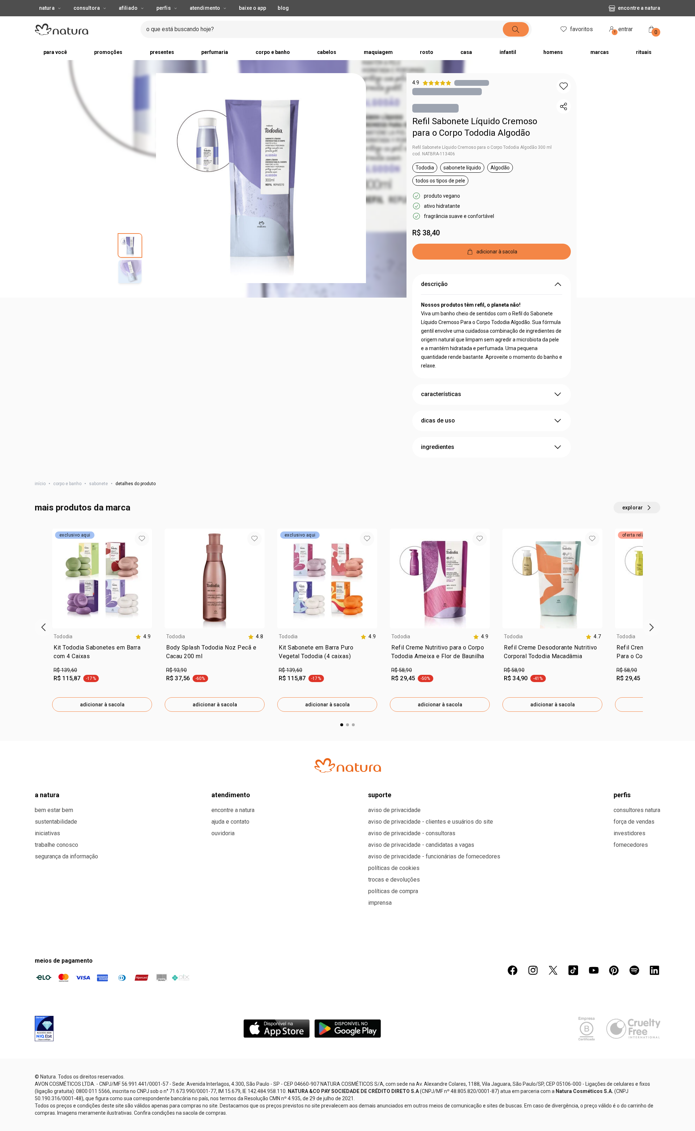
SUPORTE (379, 1063)
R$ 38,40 (426, 247)
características (441, 408)
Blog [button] (283, 22)
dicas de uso (438, 435)
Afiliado (128, 22)
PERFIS (622, 1063)
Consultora (86, 22)
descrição (434, 298)
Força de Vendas (634, 1090)
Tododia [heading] (63, 651)
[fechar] (685, 7)
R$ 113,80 (290, 939)
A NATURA (47, 1063)
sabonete (98, 498)
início (40, 498)
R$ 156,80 (65, 939)
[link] (102, 668)
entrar (623, 44)
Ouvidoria (223, 1101)
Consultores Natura (637, 1078)
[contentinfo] (143, 651)
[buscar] (516, 44)
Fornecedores (631, 1113)
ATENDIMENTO (230, 1063)
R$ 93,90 (176, 685)
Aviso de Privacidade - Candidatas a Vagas (421, 1113)
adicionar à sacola (102, 719)
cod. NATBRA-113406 (433, 168)
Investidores (629, 1101)
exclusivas (378, 7)
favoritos (581, 43)
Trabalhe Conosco (56, 1113)
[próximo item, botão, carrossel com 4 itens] (464, 7)
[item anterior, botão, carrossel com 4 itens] (216, 7)
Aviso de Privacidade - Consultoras (411, 1101)
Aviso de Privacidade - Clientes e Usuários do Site (430, 1090)
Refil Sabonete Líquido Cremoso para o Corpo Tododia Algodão (474, 141)
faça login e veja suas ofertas (326, 7)
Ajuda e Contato (230, 1090)
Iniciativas (47, 1101)
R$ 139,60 (65, 685)
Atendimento (205, 22)
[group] (340, 7)
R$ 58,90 (401, 685)
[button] (261, 193)
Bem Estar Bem (54, 1078)
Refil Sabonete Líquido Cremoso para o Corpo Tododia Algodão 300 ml (482, 161)
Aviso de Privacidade (394, 1078)
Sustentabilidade (56, 1090)
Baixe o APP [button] (252, 22)
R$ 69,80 (176, 939)
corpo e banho (67, 498)
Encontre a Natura (639, 22)
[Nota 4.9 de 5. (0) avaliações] (471, 97)
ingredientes (437, 461)
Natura (47, 22)
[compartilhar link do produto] (563, 121)
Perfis (163, 22)
